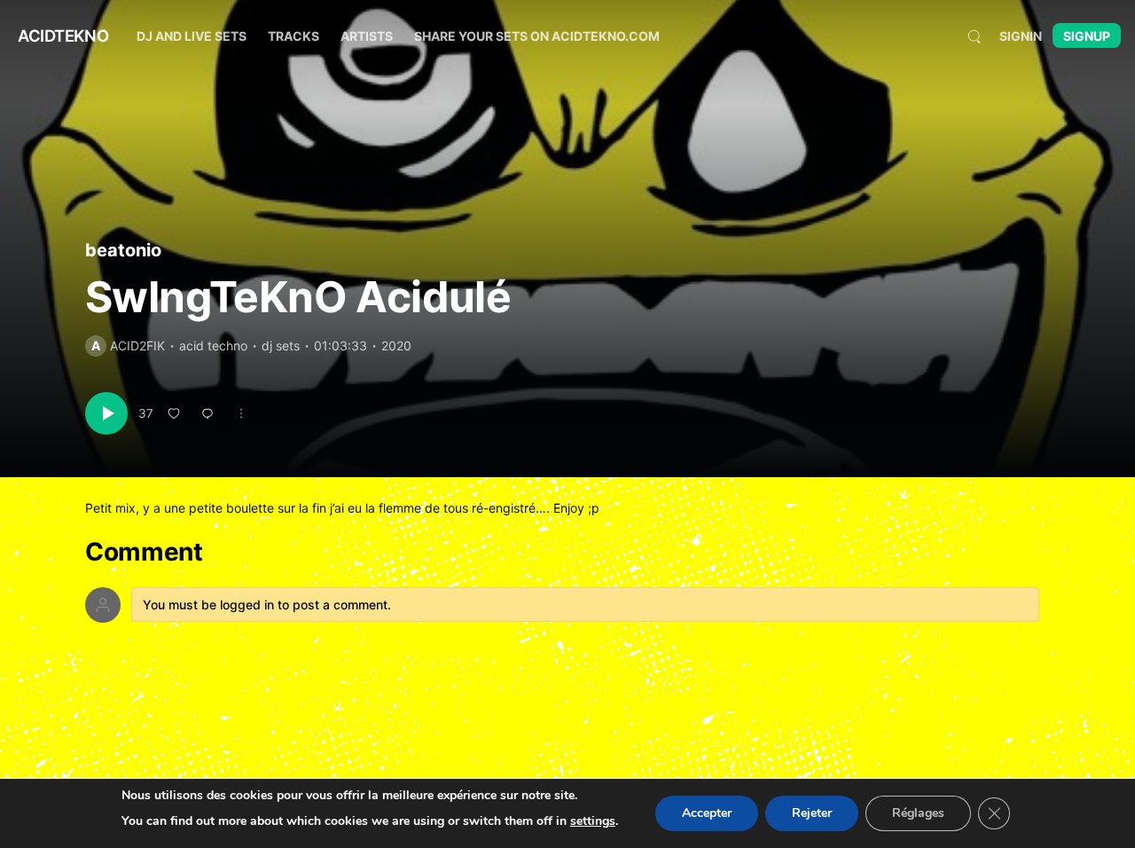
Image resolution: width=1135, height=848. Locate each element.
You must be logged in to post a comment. (267, 604)
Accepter (707, 813)
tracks (293, 35)
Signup (1086, 35)
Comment (144, 552)
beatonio (123, 250)
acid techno (213, 345)
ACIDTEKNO (63, 35)
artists (366, 35)
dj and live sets (192, 35)
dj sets (281, 345)
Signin (1020, 35)
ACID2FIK (137, 345)
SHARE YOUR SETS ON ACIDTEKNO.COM (537, 35)
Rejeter (812, 813)
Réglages (918, 813)
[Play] (106, 413)
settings (592, 821)
